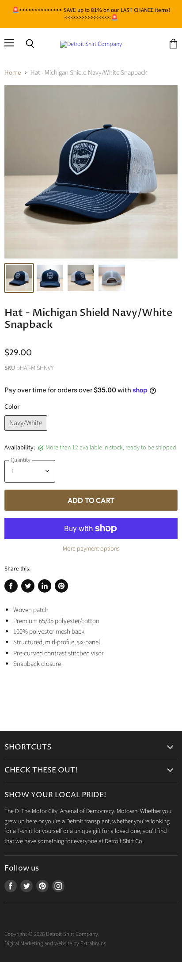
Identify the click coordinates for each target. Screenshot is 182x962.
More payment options (91, 548)
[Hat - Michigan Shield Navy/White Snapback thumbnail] (19, 278)
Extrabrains (93, 943)
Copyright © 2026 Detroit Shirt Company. (51, 934)
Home (12, 72)
